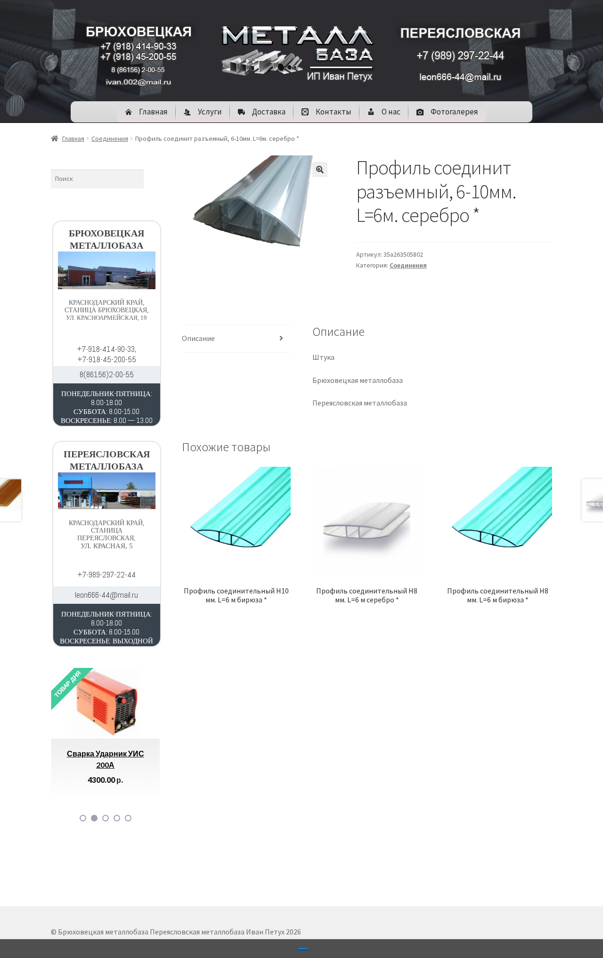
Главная (73, 138)
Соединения (109, 138)
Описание (198, 338)
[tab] (236, 339)
